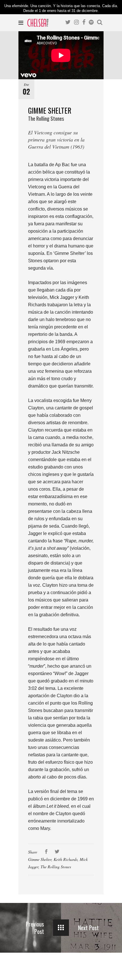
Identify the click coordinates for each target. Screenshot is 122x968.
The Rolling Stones (56, 866)
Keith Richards (65, 859)
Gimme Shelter (39, 859)
